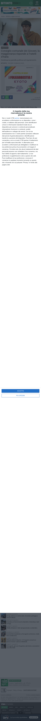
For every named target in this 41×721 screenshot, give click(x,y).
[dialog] (20, 360)
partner (17, 118)
